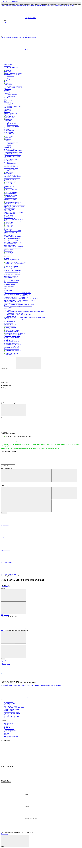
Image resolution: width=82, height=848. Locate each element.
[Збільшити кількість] (13, 651)
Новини (53, 5)
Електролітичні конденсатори (15, 86)
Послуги (7, 5)
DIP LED (9, 104)
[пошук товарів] (28, 363)
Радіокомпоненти (8, 323)
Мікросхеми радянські (13, 68)
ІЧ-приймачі (10, 133)
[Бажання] (41, 396)
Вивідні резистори (12, 94)
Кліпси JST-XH (11, 153)
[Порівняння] (13, 410)
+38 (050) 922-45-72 (30, 18)
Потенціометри (11, 96)
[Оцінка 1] (13, 493)
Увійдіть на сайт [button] (5, 615)
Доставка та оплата (21, 5)
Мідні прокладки (11, 316)
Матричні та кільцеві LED (14, 106)
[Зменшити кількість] (13, 637)
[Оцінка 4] (13, 505)
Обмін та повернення (32, 5)
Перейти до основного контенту (9, 1)
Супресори (10, 79)
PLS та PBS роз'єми (12, 175)
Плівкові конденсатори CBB (15, 87)
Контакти (48, 5)
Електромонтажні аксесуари (11, 351)
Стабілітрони (10, 76)
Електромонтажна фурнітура (12, 346)
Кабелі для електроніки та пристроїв (14, 334)
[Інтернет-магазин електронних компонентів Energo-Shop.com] (9, 679)
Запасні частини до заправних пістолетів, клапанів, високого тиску (25, 311)
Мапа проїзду (4, 834)
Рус (5, 22)
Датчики (9, 307)
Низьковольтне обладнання (11, 343)
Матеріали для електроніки (11, 337)
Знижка (71, 5)
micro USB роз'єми (12, 163)
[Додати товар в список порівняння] (13, 595)
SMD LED (10, 103)
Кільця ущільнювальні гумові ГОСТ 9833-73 (19, 314)
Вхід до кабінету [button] (8, 723)
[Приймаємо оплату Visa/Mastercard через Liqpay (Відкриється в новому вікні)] (14, 685)
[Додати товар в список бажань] (13, 608)
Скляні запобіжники (12, 125)
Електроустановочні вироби (11, 349)
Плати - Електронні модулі (11, 331)
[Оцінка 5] (39, 505)
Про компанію (42, 5)
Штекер (9, 145)
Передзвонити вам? (6, 781)
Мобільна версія (29, 697)
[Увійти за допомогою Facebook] (13, 475)
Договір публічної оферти (62, 5)
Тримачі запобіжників (13, 126)
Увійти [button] (2, 630)
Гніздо (8, 146)
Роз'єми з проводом (12, 142)
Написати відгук (5, 586)
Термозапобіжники (12, 122)
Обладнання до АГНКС (10, 354)
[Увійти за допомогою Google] (39, 475)
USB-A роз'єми (11, 165)
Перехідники (10, 143)
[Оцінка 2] (39, 493)
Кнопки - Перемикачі (10, 328)
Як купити (13, 5)
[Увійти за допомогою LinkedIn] (64, 475)
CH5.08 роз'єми (11, 169)
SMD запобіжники (12, 123)
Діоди (8, 77)
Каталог (3, 5)
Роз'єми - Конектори (9, 326)
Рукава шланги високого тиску (15, 313)
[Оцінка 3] (64, 493)
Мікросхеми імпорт (12, 67)
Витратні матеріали (9, 340)
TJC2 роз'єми (10, 170)
